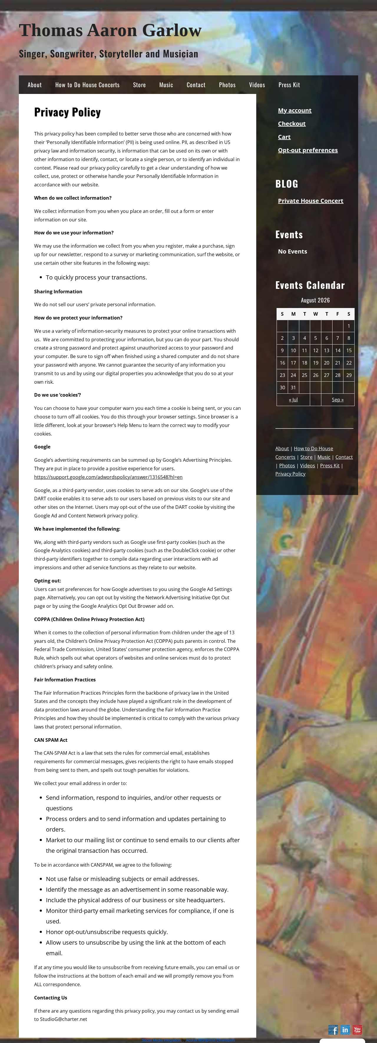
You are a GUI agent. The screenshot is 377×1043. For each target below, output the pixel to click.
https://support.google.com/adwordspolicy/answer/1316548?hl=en (108, 477)
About (35, 84)
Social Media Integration (161, 1040)
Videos (257, 84)
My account (295, 110)
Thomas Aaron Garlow (110, 30)
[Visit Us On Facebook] (333, 1034)
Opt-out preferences (308, 150)
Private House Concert (310, 201)
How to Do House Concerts (87, 84)
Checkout (292, 124)
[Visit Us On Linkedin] (345, 1034)
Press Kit (289, 84)
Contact (196, 84)
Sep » (338, 399)
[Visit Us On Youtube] (357, 1034)
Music (166, 84)
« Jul (293, 399)
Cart (284, 137)
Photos (227, 84)
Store (139, 84)
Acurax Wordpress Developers (210, 1040)
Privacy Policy (290, 474)
